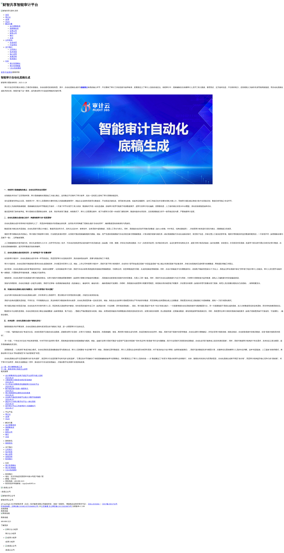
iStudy (7, 22)
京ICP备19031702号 (109, 504)
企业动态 (13, 42)
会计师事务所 (15, 26)
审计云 (8, 17)
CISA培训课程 (15, 68)
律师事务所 (14, 28)
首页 (7, 15)
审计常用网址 (15, 63)
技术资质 (13, 52)
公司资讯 (8, 40)
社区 (7, 61)
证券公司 (13, 31)
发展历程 (13, 56)
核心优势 (13, 54)
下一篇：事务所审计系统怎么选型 (14, 369)
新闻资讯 (8, 443)
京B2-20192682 (94, 504)
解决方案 (8, 24)
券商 (7, 430)
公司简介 (13, 49)
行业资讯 (13, 45)
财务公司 (13, 33)
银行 (11, 35)
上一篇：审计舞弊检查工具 (11, 367)
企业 (11, 38)
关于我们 (8, 47)
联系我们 (13, 59)
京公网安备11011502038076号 (60, 506)
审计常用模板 (15, 66)
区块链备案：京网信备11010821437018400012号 (20, 506)
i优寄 (7, 19)
